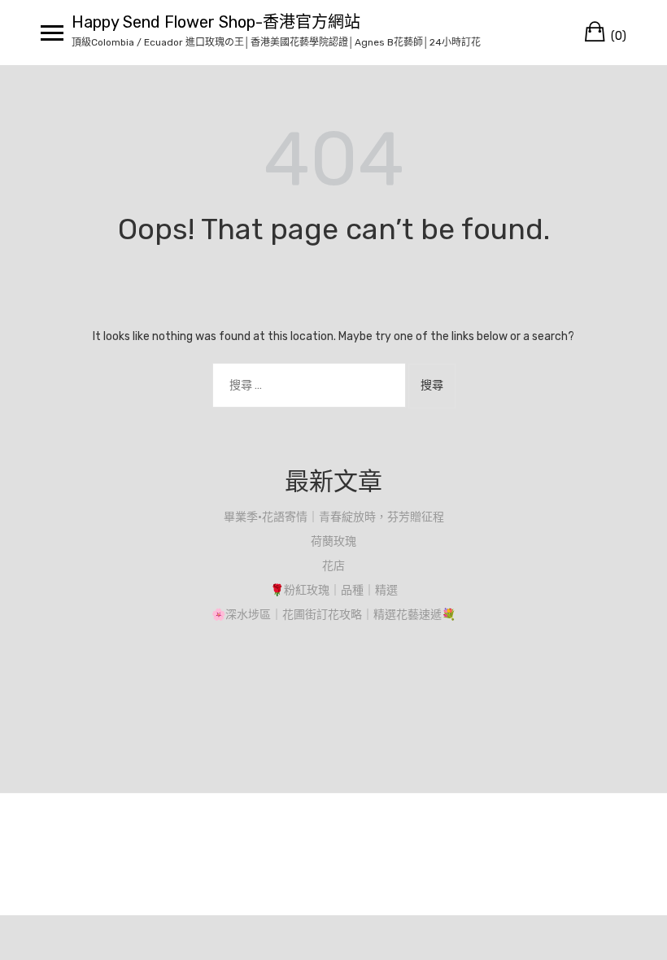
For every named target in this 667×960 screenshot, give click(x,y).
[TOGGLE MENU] (52, 32)
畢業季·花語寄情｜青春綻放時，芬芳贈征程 (334, 517)
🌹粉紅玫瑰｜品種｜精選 (334, 590)
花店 (333, 566)
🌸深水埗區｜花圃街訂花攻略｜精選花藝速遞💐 (333, 615)
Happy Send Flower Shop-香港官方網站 (216, 22)
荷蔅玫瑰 (333, 541)
